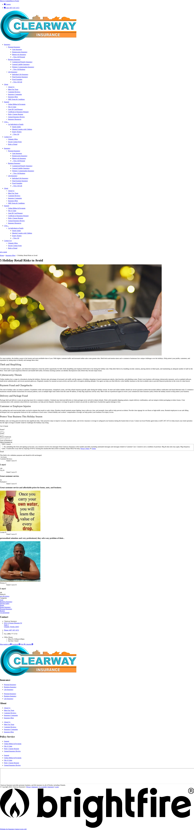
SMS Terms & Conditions (16, 99)
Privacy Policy (85, 448)
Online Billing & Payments (16, 104)
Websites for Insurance (13, 829)
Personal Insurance (14, 47)
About (6, 84)
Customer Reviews (14, 92)
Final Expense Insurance (20, 77)
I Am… (6, 122)
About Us (11, 87)
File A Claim (12, 107)
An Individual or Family (16, 124)
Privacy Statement (32, 787)
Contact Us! (8, 137)
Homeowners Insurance (19, 52)
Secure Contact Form (15, 142)
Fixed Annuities (17, 79)
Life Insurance (12, 72)
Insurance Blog (13, 97)
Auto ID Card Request (15, 109)
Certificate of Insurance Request (18, 112)
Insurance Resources (14, 119)
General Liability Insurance (21, 64)
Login (57, 787)
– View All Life (17, 82)
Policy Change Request (15, 114)
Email (2, 433)
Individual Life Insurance (20, 74)
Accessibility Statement (46, 787)
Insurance (7, 44)
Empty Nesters (17, 132)
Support (6, 102)
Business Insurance (14, 59)
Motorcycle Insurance (19, 54)
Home (2, 255)
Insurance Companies (15, 94)
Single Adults (16, 127)
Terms (94, 448)
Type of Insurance (6, 440)
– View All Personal (18, 57)
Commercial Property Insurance (22, 62)
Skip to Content (5, 1)
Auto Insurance (17, 49)
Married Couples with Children (22, 129)
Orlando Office (13, 139)
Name (2, 429)
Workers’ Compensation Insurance (23, 67)
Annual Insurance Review (16, 117)
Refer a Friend (12, 144)
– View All (15, 134)
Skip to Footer (14, 1)
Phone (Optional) (5, 437)
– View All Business (18, 69)
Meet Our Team (13, 89)
